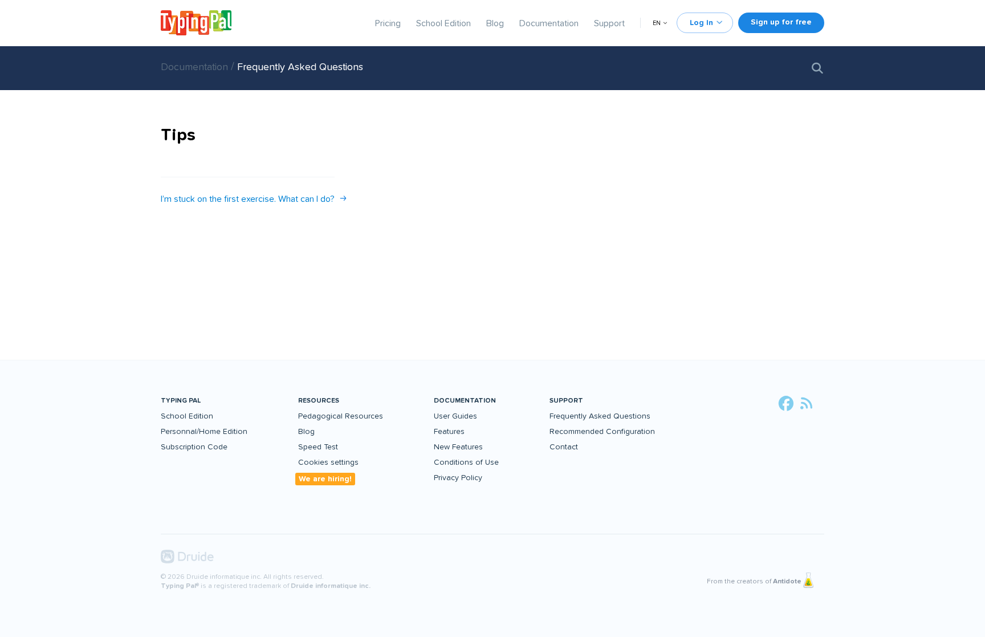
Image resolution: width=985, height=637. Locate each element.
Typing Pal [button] (181, 400)
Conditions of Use (466, 462)
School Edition (443, 23)
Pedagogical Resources (340, 416)
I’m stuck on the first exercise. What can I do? (248, 199)
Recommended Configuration (602, 431)
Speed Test (318, 447)
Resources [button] (318, 400)
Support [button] (566, 400)
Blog (495, 23)
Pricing (388, 23)
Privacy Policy (458, 477)
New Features (458, 447)
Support (609, 23)
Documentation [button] (465, 400)
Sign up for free (781, 22)
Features (449, 431)
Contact (564, 447)
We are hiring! (325, 479)
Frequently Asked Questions (300, 67)
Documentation (549, 23)
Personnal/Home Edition (204, 431)
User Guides (455, 416)
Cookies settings (328, 462)
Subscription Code (194, 447)
